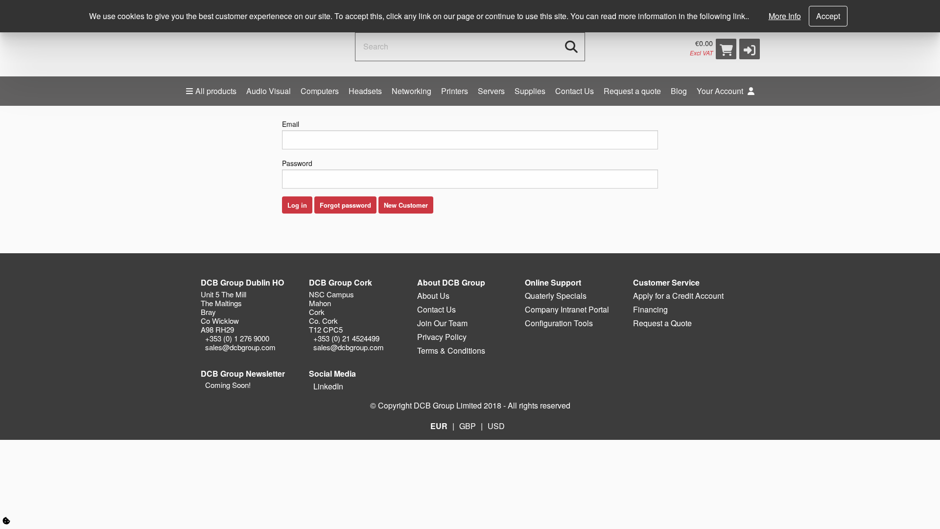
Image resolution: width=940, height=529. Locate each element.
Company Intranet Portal (567, 309)
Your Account (721, 90)
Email (290, 124)
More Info (785, 16)
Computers (320, 90)
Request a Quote (662, 323)
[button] (749, 49)
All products (215, 90)
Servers (491, 90)
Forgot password (345, 205)
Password (297, 163)
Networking (411, 90)
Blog (679, 90)
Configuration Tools (559, 323)
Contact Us (574, 90)
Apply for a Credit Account (678, 295)
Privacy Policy (442, 336)
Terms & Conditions (451, 350)
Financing (650, 309)
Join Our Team (442, 323)
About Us (433, 295)
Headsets (365, 90)
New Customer (406, 205)
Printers (454, 90)
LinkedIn (327, 386)
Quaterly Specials (556, 295)
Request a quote (632, 90)
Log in (297, 205)
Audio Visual (268, 90)
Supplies (530, 90)
